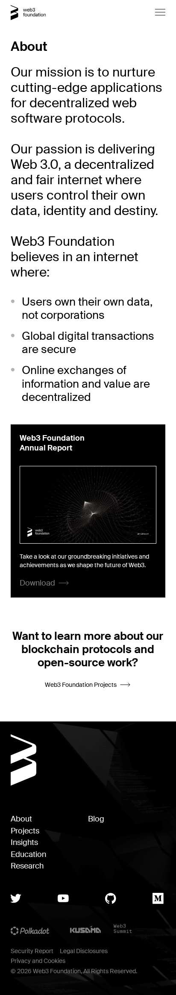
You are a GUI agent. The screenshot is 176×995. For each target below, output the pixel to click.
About (21, 819)
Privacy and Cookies (38, 961)
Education (28, 855)
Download (37, 583)
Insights (24, 843)
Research (27, 866)
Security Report (32, 951)
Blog (96, 819)
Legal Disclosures (84, 951)
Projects (25, 831)
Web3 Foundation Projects (81, 685)
